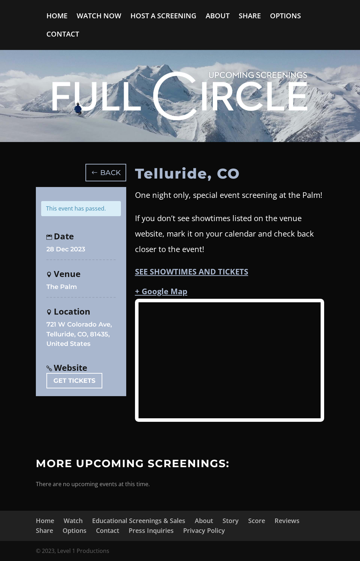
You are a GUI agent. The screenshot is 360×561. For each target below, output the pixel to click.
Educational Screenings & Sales (138, 520)
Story (231, 520)
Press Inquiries (151, 530)
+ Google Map (161, 291)
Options (74, 530)
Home (45, 520)
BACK (110, 172)
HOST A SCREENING (163, 16)
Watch (73, 520)
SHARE (250, 16)
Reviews (287, 520)
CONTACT (62, 35)
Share (44, 530)
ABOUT (218, 16)
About (204, 520)
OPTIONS (285, 16)
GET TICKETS (74, 381)
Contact (107, 530)
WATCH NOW (99, 16)
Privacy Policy (204, 530)
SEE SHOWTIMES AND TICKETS (191, 271)
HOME (57, 16)
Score (256, 520)
